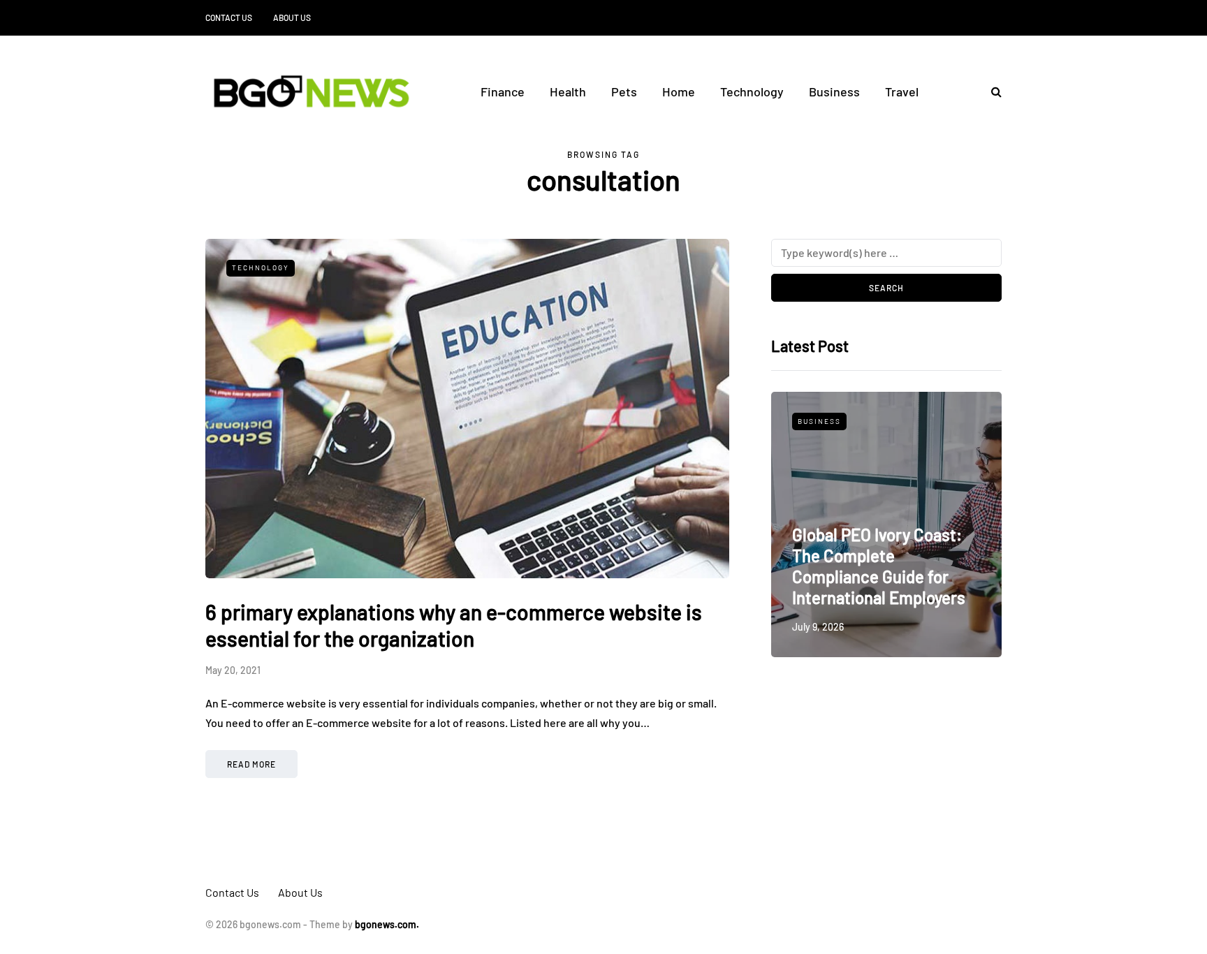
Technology (752, 91)
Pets (624, 91)
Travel (902, 91)
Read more (251, 764)
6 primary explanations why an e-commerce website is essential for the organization (453, 625)
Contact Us (228, 17)
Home (678, 91)
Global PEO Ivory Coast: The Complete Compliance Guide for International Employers (878, 566)
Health (568, 91)
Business (834, 91)
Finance (503, 91)
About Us (292, 17)
